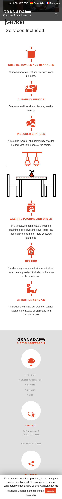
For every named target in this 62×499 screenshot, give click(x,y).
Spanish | (39, 3)
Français (54, 3)
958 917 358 (20, 3)
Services (31, 385)
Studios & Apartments (31, 380)
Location (31, 390)
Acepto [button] (50, 491)
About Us (31, 375)
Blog (31, 395)
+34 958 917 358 (31, 443)
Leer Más (31, 495)
